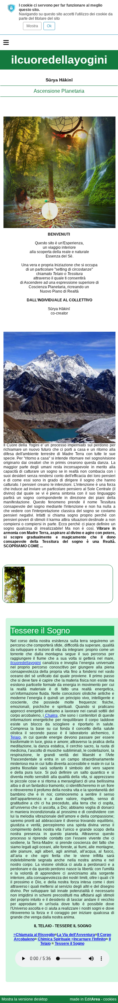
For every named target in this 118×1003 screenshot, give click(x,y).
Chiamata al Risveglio (35, 935)
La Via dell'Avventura (76, 935)
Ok (49, 26)
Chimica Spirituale (54, 939)
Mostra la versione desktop (25, 999)
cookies (109, 999)
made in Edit (85, 999)
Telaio (15, 737)
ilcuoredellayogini (25, 663)
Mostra (32, 26)
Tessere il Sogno (69, 943)
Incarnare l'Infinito (90, 939)
